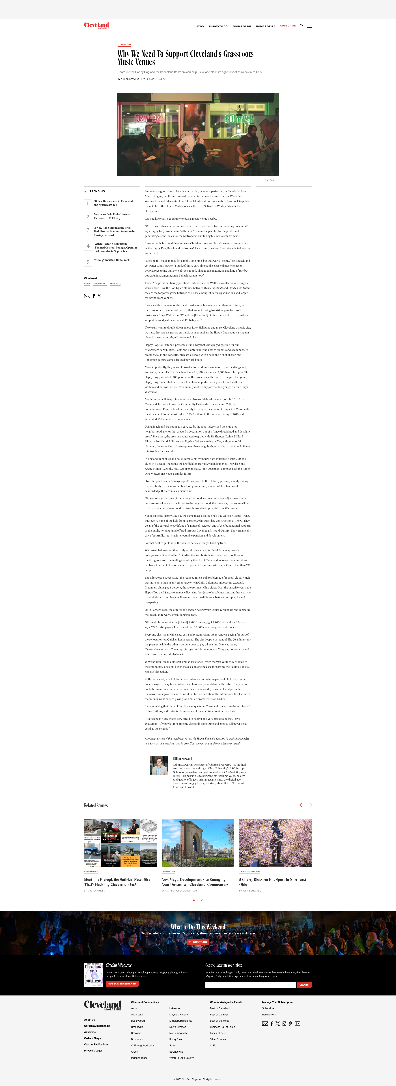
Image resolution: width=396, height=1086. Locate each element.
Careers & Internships (97, 1026)
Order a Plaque (92, 1038)
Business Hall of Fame (222, 1027)
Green (134, 1051)
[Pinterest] (290, 1023)
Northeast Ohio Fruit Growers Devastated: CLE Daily (112, 216)
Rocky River (176, 1039)
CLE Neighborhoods (142, 1045)
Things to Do (218, 26)
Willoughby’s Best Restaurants (112, 260)
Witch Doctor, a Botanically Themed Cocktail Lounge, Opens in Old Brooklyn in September (116, 248)
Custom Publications (96, 1044)
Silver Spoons (218, 1039)
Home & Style (265, 26)
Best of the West (219, 1020)
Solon (172, 1045)
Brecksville (137, 1027)
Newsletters (269, 1014)
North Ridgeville (178, 1033)
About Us (89, 1019)
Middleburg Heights (180, 1020)
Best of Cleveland (220, 1008)
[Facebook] (272, 1023)
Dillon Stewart (130, 79)
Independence (139, 1058)
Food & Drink (241, 26)
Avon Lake (137, 1014)
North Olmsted (177, 1027)
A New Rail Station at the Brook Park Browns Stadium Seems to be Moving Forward (114, 232)
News (200, 26)
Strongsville (176, 1051)
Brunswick (137, 1039)
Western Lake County (181, 1058)
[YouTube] (297, 1023)
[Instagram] (284, 1023)
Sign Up (304, 984)
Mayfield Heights (179, 1014)
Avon (134, 1008)
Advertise (90, 1032)
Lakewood (175, 1008)
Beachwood (138, 1020)
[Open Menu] (309, 26)
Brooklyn (136, 1033)
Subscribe (288, 25)
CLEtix (213, 1045)
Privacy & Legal (93, 1050)
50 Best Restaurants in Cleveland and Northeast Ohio (113, 203)
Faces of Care (218, 1033)
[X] (277, 1023)
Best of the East (219, 1014)
